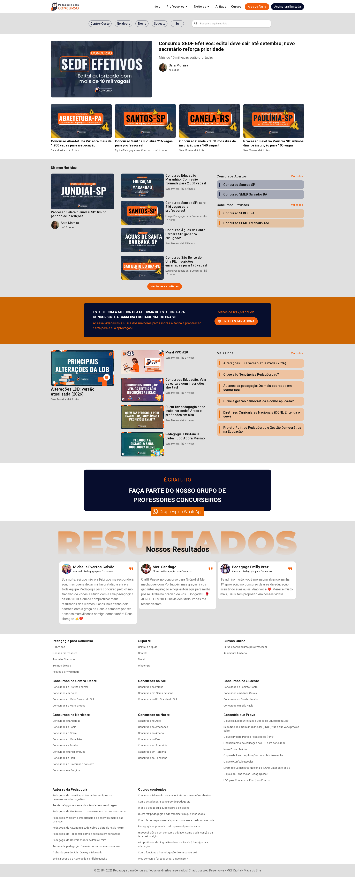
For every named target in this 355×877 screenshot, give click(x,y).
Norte (142, 23)
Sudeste (159, 23)
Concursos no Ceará (65, 733)
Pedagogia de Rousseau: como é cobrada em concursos (86, 833)
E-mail (141, 659)
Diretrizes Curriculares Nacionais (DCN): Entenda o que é (257, 767)
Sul (177, 23)
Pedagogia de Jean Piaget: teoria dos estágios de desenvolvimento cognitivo (82, 797)
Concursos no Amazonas (153, 726)
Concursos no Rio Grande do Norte (73, 764)
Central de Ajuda (147, 646)
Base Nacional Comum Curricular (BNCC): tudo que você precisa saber (261, 728)
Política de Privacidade (66, 671)
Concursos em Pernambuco (69, 751)
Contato (143, 653)
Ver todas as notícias (165, 286)
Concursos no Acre (149, 720)
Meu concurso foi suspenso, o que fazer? (163, 858)
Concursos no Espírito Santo (241, 686)
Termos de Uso (62, 665)
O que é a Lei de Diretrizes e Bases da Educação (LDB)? (256, 720)
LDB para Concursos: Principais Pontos (247, 780)
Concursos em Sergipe (66, 770)
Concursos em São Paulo (239, 705)
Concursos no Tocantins (152, 757)
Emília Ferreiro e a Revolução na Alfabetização (80, 858)
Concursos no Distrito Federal (70, 686)
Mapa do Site (252, 870)
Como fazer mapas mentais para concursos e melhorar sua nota (176, 820)
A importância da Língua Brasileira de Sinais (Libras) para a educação (173, 844)
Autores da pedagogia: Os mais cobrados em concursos (86, 846)
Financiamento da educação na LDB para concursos (255, 742)
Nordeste (123, 23)
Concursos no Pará (149, 739)
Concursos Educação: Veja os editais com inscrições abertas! (174, 795)
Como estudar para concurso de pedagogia (164, 801)
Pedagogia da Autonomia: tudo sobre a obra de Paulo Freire (88, 827)
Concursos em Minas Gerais (240, 693)
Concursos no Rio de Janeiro (241, 699)
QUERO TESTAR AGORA (236, 321)
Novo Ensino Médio (235, 749)
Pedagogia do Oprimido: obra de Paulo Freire (79, 840)
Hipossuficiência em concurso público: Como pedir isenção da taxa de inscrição (175, 834)
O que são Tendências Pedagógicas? (246, 773)
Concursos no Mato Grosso (69, 705)
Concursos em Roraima (152, 751)
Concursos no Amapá (151, 733)
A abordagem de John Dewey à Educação (78, 852)
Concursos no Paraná (150, 686)
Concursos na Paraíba (65, 745)
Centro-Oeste (100, 23)
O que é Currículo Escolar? (239, 761)
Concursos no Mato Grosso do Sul (73, 699)
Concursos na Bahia (64, 726)
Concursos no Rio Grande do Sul (157, 699)
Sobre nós (59, 646)
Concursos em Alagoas (66, 720)
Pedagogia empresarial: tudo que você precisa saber (169, 826)
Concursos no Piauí (64, 757)
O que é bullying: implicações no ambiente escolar (253, 755)
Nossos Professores (65, 653)
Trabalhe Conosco (64, 659)
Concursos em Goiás (65, 693)
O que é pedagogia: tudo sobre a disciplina (163, 807)
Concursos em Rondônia (152, 745)
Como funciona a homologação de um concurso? (167, 852)
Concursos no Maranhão (67, 739)
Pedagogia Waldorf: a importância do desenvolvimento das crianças (88, 819)
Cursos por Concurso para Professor (245, 646)
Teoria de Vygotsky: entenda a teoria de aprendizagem (85, 805)
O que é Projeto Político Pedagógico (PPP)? (249, 736)
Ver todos (297, 176)
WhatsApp (144, 665)
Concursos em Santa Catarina (155, 693)
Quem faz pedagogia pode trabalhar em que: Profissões (171, 813)
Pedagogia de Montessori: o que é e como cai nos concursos (89, 811)
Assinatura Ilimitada (235, 653)
